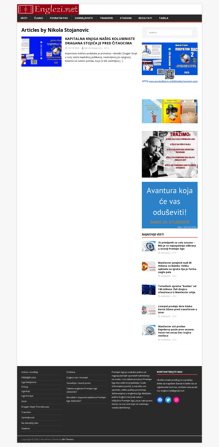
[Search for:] (170, 33)
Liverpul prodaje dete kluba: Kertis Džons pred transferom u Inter (177, 309)
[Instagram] (176, 400)
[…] (121, 60)
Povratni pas (59, 18)
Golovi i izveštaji (29, 372)
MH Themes (68, 439)
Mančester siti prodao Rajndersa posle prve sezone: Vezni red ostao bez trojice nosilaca (176, 331)
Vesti (24, 18)
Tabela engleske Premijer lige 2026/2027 (82, 390)
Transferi (106, 18)
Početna (71, 372)
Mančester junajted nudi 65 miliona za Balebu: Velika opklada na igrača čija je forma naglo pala (177, 267)
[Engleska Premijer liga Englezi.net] (48, 12)
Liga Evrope (27, 395)
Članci (38, 18)
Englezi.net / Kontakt (77, 377)
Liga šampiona (28, 382)
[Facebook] (160, 400)
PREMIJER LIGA (28, 377)
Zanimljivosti (84, 18)
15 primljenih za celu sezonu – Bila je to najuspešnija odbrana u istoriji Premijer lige (177, 245)
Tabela (163, 18)
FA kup (24, 386)
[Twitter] (168, 400)
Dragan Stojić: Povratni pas (35, 406)
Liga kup (25, 391)
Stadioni (126, 18)
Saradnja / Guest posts (79, 383)
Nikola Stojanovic (93, 48)
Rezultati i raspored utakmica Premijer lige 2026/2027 (86, 399)
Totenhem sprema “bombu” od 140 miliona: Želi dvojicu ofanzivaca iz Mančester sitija (177, 289)
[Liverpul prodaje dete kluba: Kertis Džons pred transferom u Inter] (149, 313)
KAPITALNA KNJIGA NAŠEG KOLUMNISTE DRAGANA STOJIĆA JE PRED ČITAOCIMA (100, 40)
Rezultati (145, 18)
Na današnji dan (29, 422)
